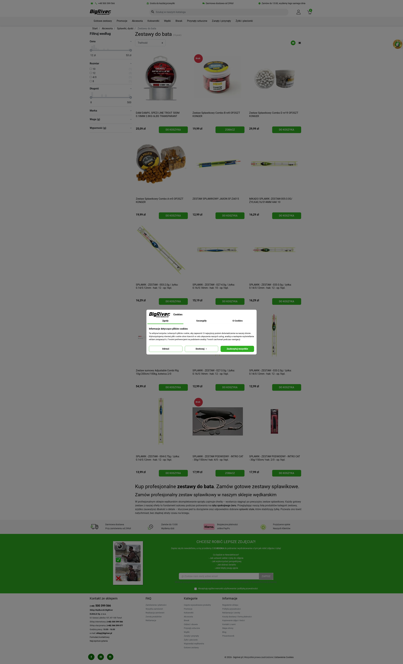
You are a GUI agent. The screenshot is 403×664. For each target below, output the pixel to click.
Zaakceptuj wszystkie (237, 349)
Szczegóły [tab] (201, 320)
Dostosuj (200, 349)
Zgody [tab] (165, 320)
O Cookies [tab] (238, 320)
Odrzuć (165, 349)
